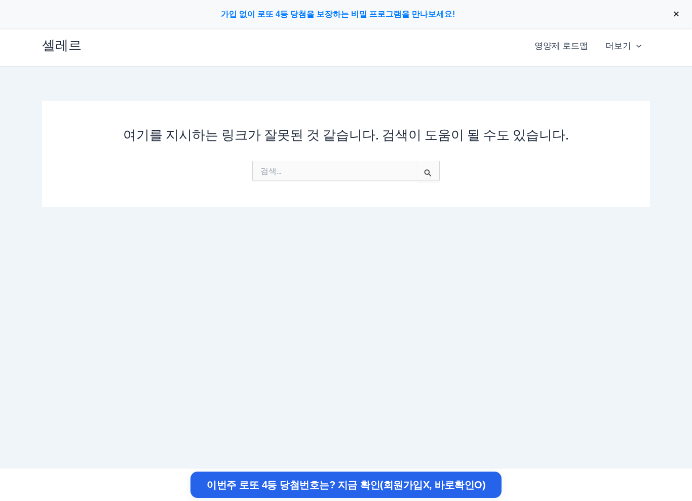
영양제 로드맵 (561, 46)
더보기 (618, 46)
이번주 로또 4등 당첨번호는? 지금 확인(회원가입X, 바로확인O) (346, 484)
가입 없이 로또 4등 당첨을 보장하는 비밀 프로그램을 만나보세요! (338, 14)
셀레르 (62, 45)
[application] (636, 45)
